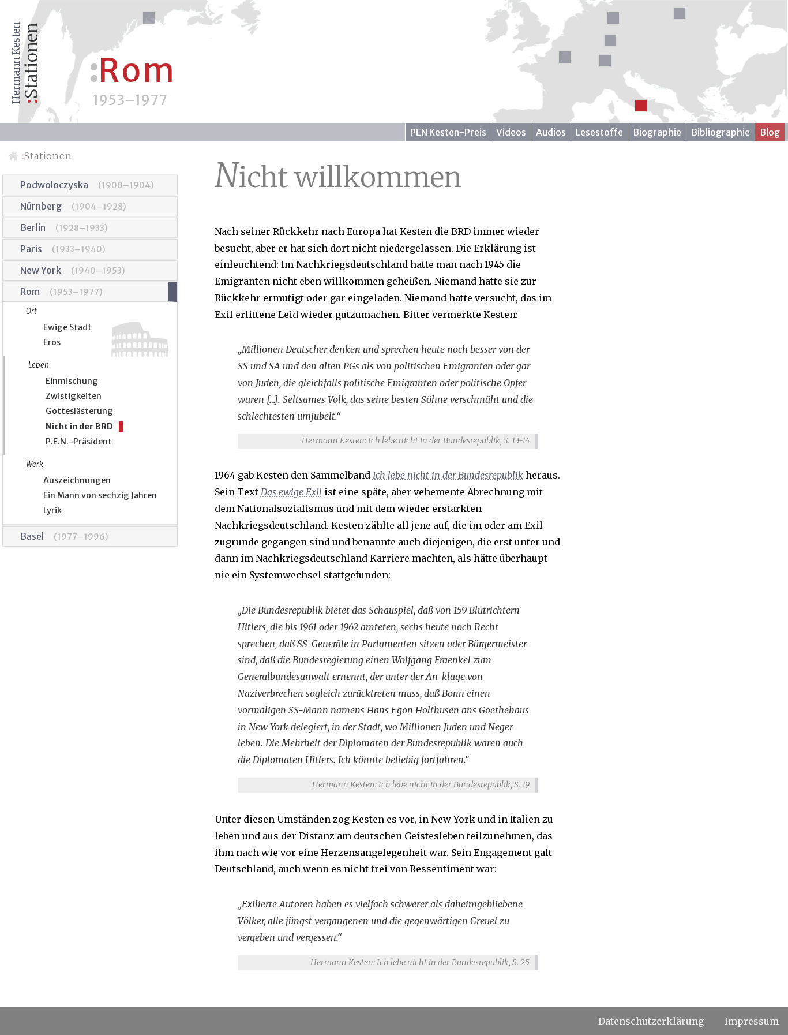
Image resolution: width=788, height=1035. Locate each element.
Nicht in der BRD (79, 426)
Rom (30, 291)
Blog (770, 132)
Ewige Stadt (67, 327)
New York (40, 270)
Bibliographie (720, 132)
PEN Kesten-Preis (448, 132)
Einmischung (72, 381)
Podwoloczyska (54, 184)
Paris (31, 249)
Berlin (33, 227)
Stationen (46, 156)
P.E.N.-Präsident (79, 441)
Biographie (657, 132)
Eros (52, 342)
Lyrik (52, 510)
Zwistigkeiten (74, 396)
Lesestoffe (599, 132)
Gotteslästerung (79, 411)
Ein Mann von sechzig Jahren (100, 495)
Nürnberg (41, 206)
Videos (511, 132)
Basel (32, 536)
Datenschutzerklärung (651, 1021)
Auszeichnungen (77, 480)
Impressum (752, 1021)
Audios (551, 132)
